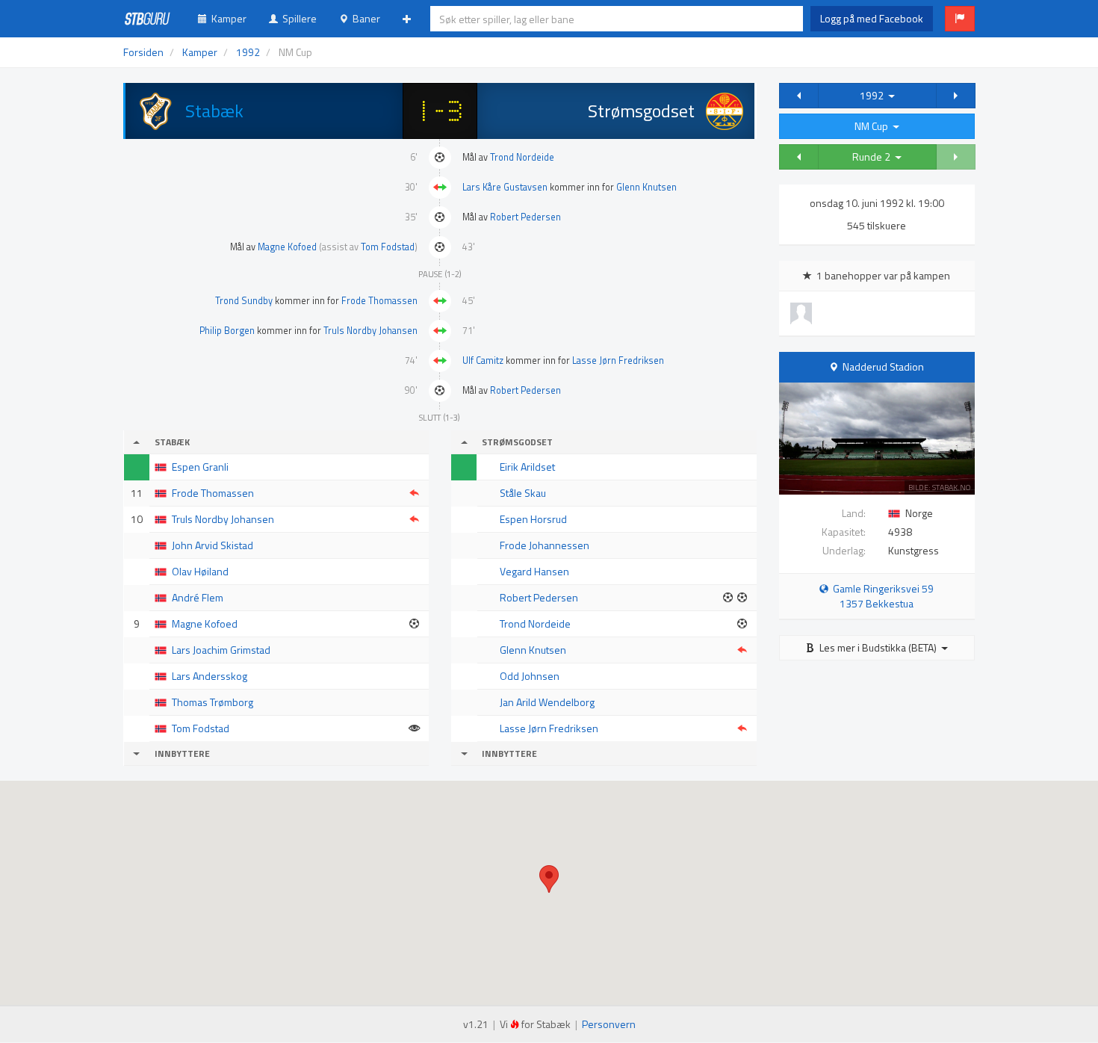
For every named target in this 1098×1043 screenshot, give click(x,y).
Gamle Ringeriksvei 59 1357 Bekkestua (881, 596)
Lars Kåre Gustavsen (505, 187)
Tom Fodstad (388, 247)
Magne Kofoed (287, 247)
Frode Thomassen (379, 301)
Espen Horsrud (533, 519)
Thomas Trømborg (212, 702)
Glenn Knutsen (646, 187)
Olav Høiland (200, 571)
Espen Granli (200, 466)
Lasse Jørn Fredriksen (618, 360)
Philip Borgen (227, 331)
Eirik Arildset (527, 466)
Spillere (297, 18)
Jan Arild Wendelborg (547, 702)
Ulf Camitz (482, 360)
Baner (364, 18)
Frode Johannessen (544, 545)
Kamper (226, 18)
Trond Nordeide (522, 157)
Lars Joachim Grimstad (221, 649)
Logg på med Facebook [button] (871, 18)
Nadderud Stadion (883, 366)
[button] (960, 18)
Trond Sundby (244, 301)
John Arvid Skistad (212, 545)
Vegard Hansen (534, 571)
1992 (874, 95)
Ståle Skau (523, 493)
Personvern (609, 1024)
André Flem (197, 597)
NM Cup (873, 126)
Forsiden (143, 52)
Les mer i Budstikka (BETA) (878, 647)
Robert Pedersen (525, 217)
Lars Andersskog (209, 676)
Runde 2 (873, 156)
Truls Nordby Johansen (370, 331)
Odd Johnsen (529, 676)
